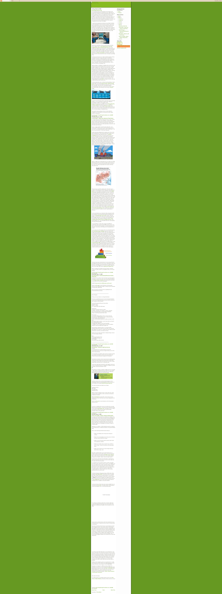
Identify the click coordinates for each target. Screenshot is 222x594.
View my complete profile (121, 48)
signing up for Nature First (108, 266)
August (120, 20)
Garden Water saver (100, 408)
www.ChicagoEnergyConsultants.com (124, 46)
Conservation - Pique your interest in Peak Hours (102, 118)
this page (97, 285)
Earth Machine (97, 396)
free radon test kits (99, 474)
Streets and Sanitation (101, 52)
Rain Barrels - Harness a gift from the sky (101, 347)
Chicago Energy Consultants (98, 280)
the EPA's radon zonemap (109, 454)
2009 (119, 16)
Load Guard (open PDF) (96, 242)
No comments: (94, 115)
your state (99, 485)
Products (119, 12)
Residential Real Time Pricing (100, 215)
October (120, 19)
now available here (96, 479)
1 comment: (94, 413)
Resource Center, (107, 105)
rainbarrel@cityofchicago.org (107, 383)
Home (119, 11)
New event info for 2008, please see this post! (103, 283)
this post (97, 401)
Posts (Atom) (99, 592)
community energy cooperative (98, 231)
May (120, 24)
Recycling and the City (97, 10)
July (120, 21)
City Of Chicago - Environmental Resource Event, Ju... (124, 31)
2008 (119, 17)
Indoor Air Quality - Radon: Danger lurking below (102, 415)
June (120, 23)
